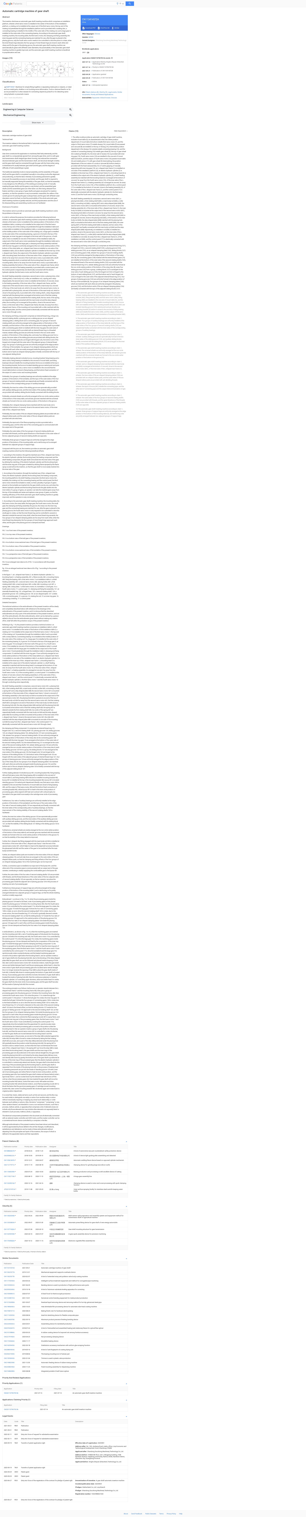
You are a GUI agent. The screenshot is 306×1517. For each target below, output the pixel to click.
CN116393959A (9, 1234)
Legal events (112, 92)
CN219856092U (9, 1307)
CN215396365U (9, 1358)
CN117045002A (9, 1241)
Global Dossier (105, 98)
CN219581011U (9, 1311)
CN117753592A (9, 1281)
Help (180, 1514)
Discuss (114, 98)
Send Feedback (136, 1514)
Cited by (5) (103, 92)
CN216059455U (9, 1345)
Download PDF (90, 28)
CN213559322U (9, 1285)
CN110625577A (9, 1272)
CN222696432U (9, 1324)
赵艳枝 (91, 37)
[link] (38, 90)
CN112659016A (9, 1183)
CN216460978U (9, 1319)
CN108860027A (9, 1151)
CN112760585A (9, 1302)
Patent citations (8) (92, 92)
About (126, 1514)
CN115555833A (9, 1222)
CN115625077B (9, 1276)
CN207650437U (9, 1328)
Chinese (97, 34)
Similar (116, 28)
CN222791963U (9, 1337)
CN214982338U (9, 1362)
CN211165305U (9, 1315)
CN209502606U (9, 1289)
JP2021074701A (9, 1189)
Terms (161, 1514)
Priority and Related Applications (102, 94)
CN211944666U (9, 1341)
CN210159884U (9, 1332)
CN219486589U (9, 1371)
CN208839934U (9, 1350)
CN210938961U (9, 1294)
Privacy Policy (171, 1514)
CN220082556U (9, 1367)
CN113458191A (9, 1298)
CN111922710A (9, 1176)
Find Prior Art (104, 28)
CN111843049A (9, 1172)
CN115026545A (9, 1216)
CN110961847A (9, 1160)
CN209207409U (9, 1354)
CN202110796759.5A (11, 1393)
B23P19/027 (10, 87)
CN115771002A (9, 1229)
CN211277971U (9, 1165)
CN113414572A (9, 1268)
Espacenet (95, 98)
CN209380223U (9, 1155)
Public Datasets (150, 1514)
